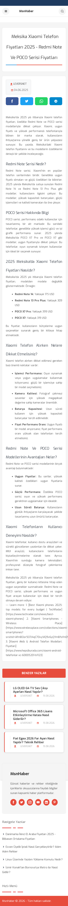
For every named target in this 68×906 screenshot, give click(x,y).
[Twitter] (22, 802)
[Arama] (62, 11)
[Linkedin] (46, 802)
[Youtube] (38, 802)
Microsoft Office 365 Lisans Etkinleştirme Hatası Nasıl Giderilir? (32, 715)
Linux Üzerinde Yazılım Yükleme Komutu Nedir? (34, 859)
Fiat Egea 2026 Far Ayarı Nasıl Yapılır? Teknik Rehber (33, 740)
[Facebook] (13, 802)
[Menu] (5, 11)
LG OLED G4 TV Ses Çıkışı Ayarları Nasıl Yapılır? (30, 690)
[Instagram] (30, 802)
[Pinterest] (55, 802)
